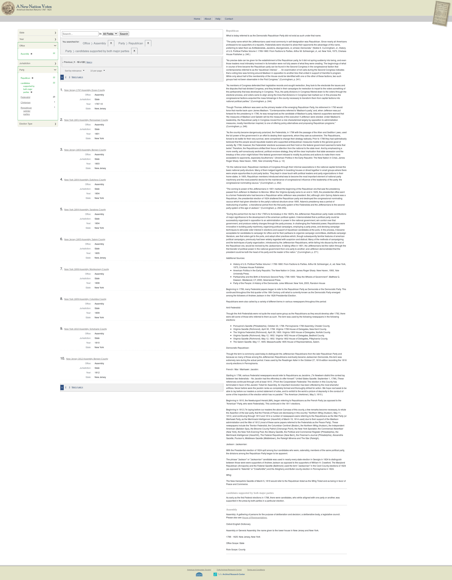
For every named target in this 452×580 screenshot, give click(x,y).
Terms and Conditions (256, 570)
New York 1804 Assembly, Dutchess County (85, 180)
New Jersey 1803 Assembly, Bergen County (85, 150)
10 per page (96, 71)
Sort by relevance (73, 71)
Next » (89, 62)
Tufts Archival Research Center (229, 570)
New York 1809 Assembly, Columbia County (85, 299)
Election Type (25, 123)
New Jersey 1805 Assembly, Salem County (84, 239)
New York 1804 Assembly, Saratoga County (85, 209)
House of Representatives (254, 517)
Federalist (25, 97)
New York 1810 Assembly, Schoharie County (85, 329)
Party (21, 69)
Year (21, 38)
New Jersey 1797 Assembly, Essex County (84, 90)
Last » (80, 77)
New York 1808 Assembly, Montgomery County (86, 269)
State (21, 32)
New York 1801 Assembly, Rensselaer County (86, 120)
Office (22, 45)
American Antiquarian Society (199, 570)
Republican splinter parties (26, 111)
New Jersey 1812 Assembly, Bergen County (87, 359)
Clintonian (26, 102)
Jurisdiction (24, 63)
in (100, 33)
